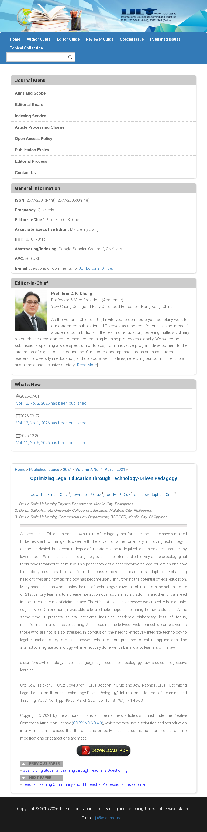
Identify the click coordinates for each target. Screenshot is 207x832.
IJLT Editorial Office (95, 268)
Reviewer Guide (99, 39)
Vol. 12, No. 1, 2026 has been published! (51, 423)
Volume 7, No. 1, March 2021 (100, 469)
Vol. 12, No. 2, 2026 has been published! (51, 403)
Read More (87, 364)
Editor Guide (68, 39)
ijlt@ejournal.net (108, 818)
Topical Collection (26, 48)
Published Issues (165, 39)
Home (15, 39)
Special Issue (132, 39)
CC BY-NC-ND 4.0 (87, 723)
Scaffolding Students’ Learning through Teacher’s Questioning (75, 770)
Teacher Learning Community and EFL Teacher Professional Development (85, 784)
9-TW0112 (103, 751)
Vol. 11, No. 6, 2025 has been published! (51, 442)
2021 (67, 469)
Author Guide (38, 39)
